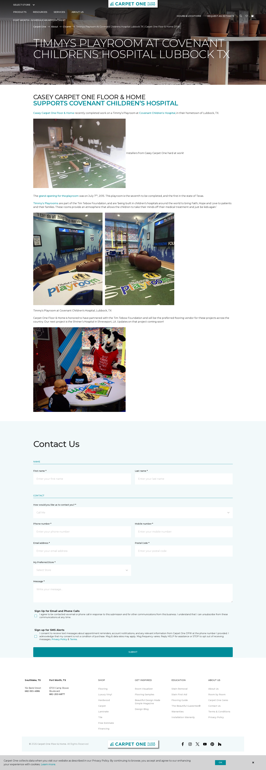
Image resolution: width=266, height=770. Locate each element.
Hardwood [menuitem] (104, 700)
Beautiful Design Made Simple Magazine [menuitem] (147, 702)
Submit (133, 652)
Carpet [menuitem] (102, 706)
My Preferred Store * (44, 562)
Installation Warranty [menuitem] (183, 717)
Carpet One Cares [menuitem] (218, 700)
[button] (241, 16)
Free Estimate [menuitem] (106, 723)
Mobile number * (144, 524)
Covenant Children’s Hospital (157, 113)
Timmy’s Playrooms (45, 203)
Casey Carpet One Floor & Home (53, 113)
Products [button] (19, 12)
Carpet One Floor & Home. (52, 744)
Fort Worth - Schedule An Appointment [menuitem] (39, 20)
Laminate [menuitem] (103, 711)
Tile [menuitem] (100, 717)
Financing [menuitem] (103, 728)
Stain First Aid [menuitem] (179, 694)
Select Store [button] (21, 4)
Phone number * (42, 524)
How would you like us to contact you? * (54, 505)
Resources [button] (40, 12)
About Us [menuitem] (213, 688)
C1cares (67, 26)
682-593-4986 (32, 691)
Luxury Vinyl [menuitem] (105, 694)
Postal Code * (142, 543)
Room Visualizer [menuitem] (144, 688)
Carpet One (39, 26)
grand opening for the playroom (59, 195)
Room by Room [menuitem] (217, 694)
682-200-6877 (57, 694)
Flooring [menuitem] (102, 688)
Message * (38, 581)
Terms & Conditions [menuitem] (219, 711)
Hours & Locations (189, 16)
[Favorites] (247, 16)
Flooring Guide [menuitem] (179, 700)
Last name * (141, 471)
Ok (220, 762)
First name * (39, 471)
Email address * (41, 543)
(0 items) (252, 16)
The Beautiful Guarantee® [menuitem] (186, 706)
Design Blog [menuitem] (142, 709)
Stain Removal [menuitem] (179, 688)
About (54, 26)
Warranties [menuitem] (177, 711)
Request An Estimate (220, 16)
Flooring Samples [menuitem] (144, 694)
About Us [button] (78, 12)
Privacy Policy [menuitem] (216, 717)
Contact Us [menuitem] (214, 706)
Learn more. (48, 764)
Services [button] (59, 12)
